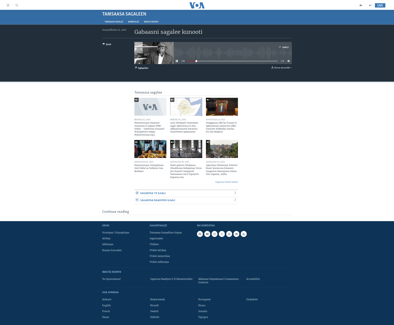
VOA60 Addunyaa (159, 262)
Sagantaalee (156, 238)
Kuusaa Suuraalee (112, 250)
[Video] (361, 5)
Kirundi (154, 305)
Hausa (105, 317)
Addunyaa (107, 244)
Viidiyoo (154, 244)
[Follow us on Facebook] (200, 234)
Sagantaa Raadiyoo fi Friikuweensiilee (171, 279)
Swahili (154, 311)
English (106, 305)
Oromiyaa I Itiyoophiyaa (115, 232)
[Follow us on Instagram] (214, 234)
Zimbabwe (252, 299)
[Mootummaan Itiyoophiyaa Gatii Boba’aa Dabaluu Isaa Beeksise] (150, 149)
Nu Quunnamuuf (111, 279)
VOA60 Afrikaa (158, 250)
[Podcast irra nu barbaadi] (229, 234)
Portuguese (204, 299)
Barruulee (133, 22)
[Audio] (370, 5)
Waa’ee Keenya (151, 22)
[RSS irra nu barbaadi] (244, 234)
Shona (201, 305)
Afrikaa (106, 238)
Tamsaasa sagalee (114, 22)
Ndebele (154, 317)
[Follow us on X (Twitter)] (222, 234)
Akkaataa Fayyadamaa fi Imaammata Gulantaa (218, 281)
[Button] (106, 45)
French (106, 311)
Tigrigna (203, 317)
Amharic (107, 299)
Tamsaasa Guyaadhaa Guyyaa (166, 232)
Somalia (202, 311)
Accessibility (253, 279)
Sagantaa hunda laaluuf (226, 182)
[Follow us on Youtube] (207, 234)
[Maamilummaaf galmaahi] (236, 234)
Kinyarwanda (157, 299)
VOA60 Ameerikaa (160, 256)
